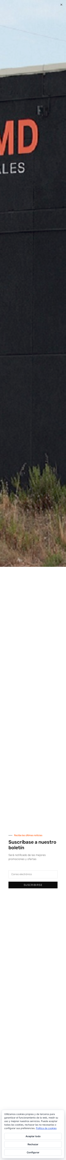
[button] (61, 4)
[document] (33, 580)
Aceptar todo (33, 1136)
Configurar (33, 1152)
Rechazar (33, 1144)
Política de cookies (46, 1128)
